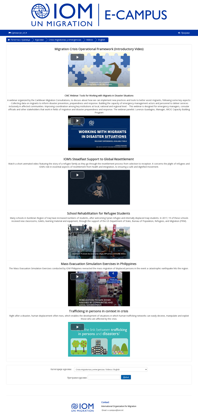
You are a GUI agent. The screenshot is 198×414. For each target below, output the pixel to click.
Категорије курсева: (61, 369)
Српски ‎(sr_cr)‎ (18, 32)
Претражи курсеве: (77, 377)
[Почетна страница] (99, 14)
